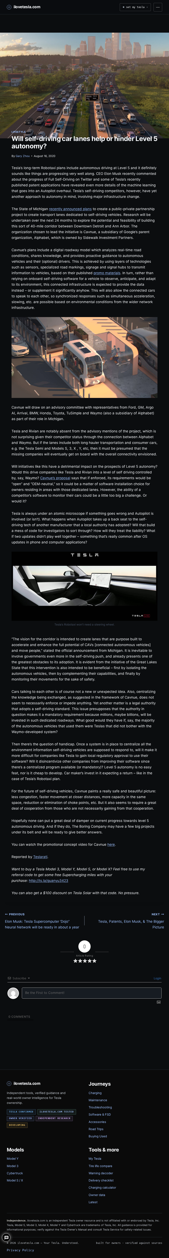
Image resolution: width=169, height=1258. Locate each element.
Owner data (97, 1195)
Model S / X (15, 1180)
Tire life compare (100, 1166)
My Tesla (95, 1159)
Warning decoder (101, 1173)
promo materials (107, 273)
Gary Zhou (23, 156)
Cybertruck (15, 1173)
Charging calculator (102, 1187)
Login (157, 978)
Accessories (97, 1122)
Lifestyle (19, 131)
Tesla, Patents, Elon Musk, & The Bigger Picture (131, 921)
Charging (95, 1093)
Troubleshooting (100, 1107)
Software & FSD (100, 1114)
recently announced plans (70, 209)
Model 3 (12, 1166)
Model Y (13, 1159)
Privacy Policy (20, 1250)
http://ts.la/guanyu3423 (48, 881)
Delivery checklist (101, 1180)
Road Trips (96, 1129)
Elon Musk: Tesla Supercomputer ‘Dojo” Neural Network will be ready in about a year (42, 921)
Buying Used (98, 1136)
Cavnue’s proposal (55, 478)
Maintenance (98, 1100)
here (111, 844)
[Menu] (158, 7)
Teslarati (40, 857)
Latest (93, 1202)
